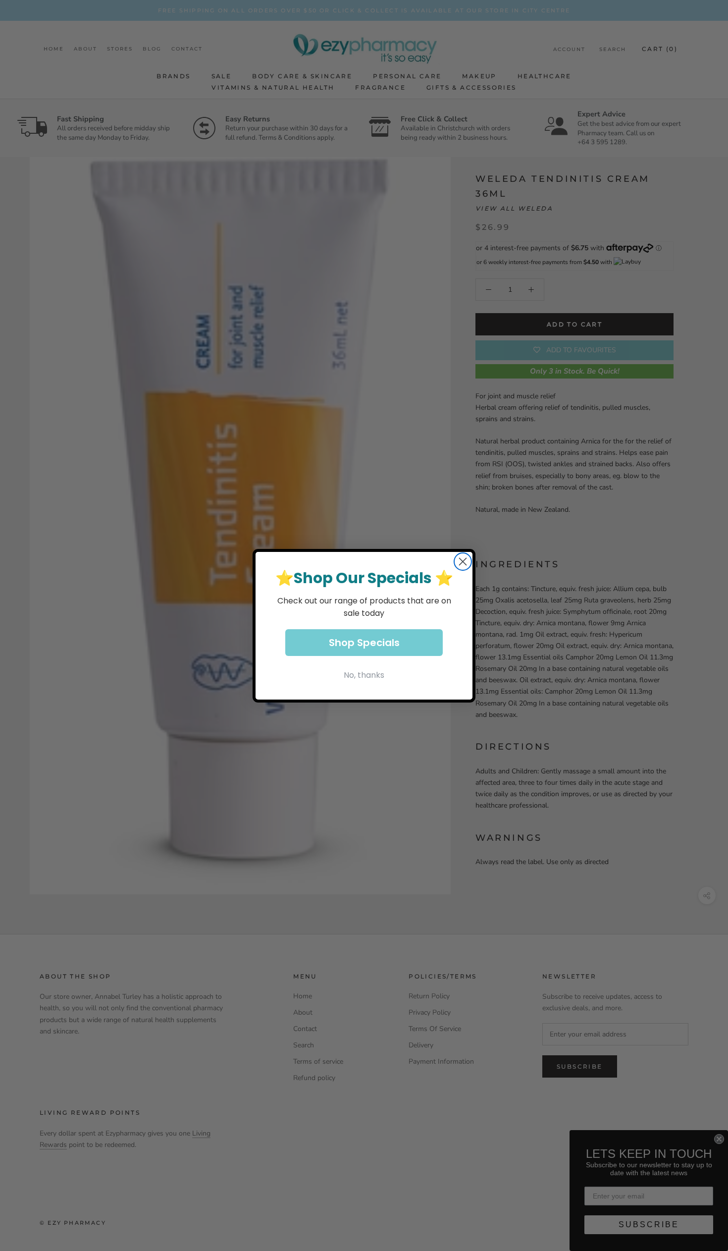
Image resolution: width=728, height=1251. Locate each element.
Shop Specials (364, 643)
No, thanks (364, 675)
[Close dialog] (462, 561)
